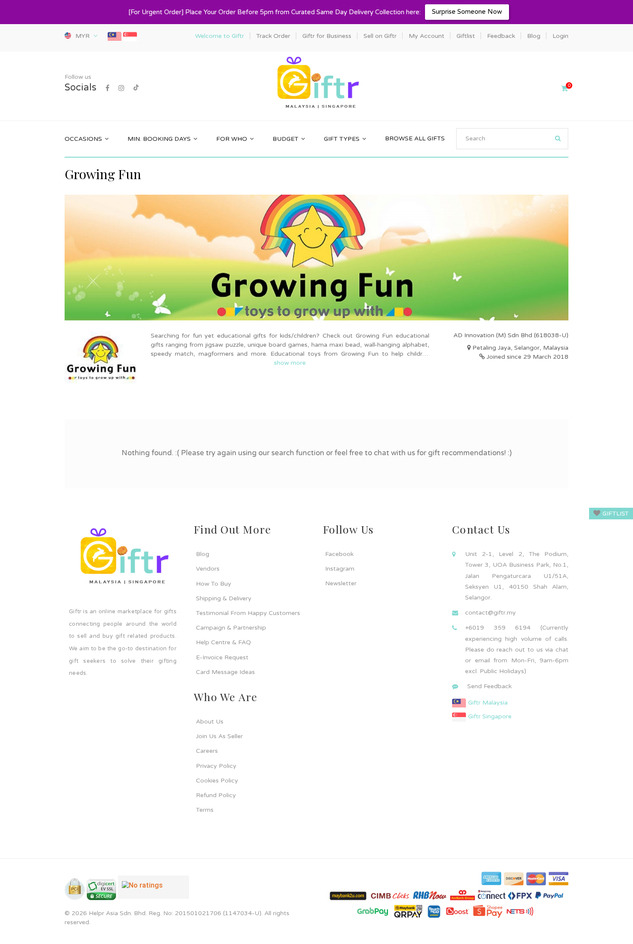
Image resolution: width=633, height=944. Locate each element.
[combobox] (512, 139)
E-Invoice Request (222, 657)
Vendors (208, 568)
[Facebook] (107, 88)
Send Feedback (489, 686)
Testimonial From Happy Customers (248, 613)
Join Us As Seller (219, 736)
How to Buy (213, 583)
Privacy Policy (216, 766)
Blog (202, 554)
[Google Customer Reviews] (153, 891)
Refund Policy (216, 795)
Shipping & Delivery (223, 598)
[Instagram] (121, 88)
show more (290, 362)
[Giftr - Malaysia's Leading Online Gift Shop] (316, 83)
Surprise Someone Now (467, 12)
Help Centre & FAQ (223, 642)
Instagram (339, 568)
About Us (209, 721)
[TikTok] (136, 88)
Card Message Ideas (225, 672)
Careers (207, 751)
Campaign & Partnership (231, 627)
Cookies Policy (217, 780)
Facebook (339, 554)
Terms (205, 810)
